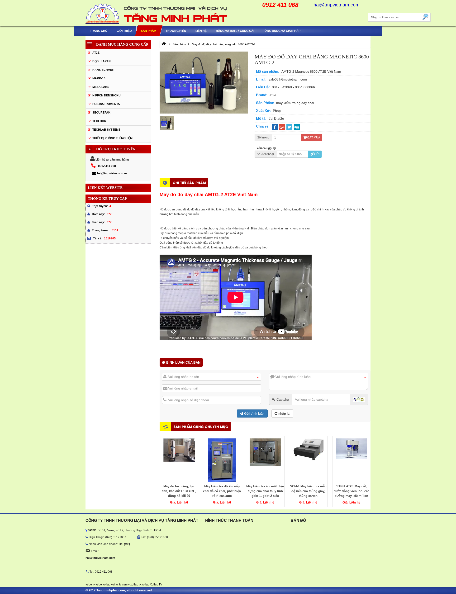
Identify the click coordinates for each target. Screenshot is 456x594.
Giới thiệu (124, 31)
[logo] (157, 13)
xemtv (126, 584)
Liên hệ (201, 31)
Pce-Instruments (106, 104)
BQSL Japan (101, 61)
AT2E (96, 52)
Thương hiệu (176, 31)
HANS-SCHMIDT (103, 69)
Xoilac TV (156, 584)
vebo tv (90, 584)
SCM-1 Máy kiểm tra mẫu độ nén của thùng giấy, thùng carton (308, 491)
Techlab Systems (106, 129)
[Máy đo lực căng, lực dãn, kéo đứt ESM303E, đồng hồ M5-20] (179, 460)
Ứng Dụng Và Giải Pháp (282, 31)
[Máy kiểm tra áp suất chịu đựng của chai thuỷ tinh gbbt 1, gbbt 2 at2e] (265, 460)
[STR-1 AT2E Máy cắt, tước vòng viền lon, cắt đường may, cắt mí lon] (351, 460)
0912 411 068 (107, 166)
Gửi (316, 154)
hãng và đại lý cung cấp (235, 31)
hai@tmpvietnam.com (112, 173)
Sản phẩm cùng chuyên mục (201, 426)
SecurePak (101, 112)
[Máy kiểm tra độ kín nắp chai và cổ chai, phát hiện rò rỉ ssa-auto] (222, 460)
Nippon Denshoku (106, 95)
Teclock (99, 121)
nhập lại (283, 413)
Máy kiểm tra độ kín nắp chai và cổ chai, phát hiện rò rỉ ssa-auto (222, 491)
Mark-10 (98, 78)
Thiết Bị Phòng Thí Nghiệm (112, 138)
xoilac (106, 584)
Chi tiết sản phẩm (189, 182)
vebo (98, 584)
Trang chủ (98, 31)
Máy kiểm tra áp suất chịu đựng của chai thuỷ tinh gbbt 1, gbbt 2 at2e (265, 491)
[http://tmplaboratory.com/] (164, 44)
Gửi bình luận (254, 413)
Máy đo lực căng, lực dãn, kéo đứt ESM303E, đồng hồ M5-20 (179, 491)
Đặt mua (313, 137)
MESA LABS (100, 87)
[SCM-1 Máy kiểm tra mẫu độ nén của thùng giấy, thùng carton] (308, 460)
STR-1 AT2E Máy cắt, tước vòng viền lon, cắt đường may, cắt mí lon (351, 491)
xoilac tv (116, 584)
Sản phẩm (148, 31)
